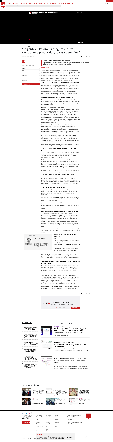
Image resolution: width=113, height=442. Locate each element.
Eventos (57, 422)
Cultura (57, 398)
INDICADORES (68, 3)
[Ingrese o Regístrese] (111, 3)
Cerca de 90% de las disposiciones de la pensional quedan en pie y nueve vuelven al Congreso (30, 358)
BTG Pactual (58, 5)
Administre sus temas (28, 84)
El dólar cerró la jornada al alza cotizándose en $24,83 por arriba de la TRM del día (70, 344)
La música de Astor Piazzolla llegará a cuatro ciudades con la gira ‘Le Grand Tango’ (60, 401)
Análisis (56, 415)
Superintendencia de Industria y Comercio (75, 425)
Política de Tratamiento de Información (74, 422)
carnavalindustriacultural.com (27, 438)
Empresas (38, 422)
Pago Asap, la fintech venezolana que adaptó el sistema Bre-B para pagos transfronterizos (84, 392)
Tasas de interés (51, 5)
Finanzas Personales (50, 423)
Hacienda (25, 348)
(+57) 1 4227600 (25, 418)
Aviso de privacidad (70, 419)
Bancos (45, 5)
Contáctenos (69, 418)
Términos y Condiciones (71, 420)
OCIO (25, 3)
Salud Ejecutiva (58, 427)
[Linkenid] (27, 413)
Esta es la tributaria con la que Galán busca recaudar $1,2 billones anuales (30, 350)
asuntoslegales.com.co (26, 437)
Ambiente (81, 398)
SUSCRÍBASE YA (75, 307)
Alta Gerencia (48, 415)
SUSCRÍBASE (109, 0)
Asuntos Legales (39, 416)
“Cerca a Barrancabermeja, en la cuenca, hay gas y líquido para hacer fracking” (30, 328)
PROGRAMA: (26, 46)
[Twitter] (79, 56)
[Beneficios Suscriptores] (107, 3)
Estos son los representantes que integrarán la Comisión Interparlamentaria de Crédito (61, 392)
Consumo (38, 419)
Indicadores (38, 425)
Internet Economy (39, 426)
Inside (56, 425)
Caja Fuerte (48, 416)
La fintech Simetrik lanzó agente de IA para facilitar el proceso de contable (70, 329)
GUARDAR (88, 56)
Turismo (41, 5)
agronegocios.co (35, 437)
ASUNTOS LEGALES (53, 3)
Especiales (48, 422)
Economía (57, 419)
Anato (37, 5)
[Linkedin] (81, 56)
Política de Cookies (60, 438)
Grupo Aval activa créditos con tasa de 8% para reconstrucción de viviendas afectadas (70, 361)
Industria (26, 341)
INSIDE (73, 3)
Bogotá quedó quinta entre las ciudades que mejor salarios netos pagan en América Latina (30, 366)
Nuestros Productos (71, 416)
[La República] (3, 5)
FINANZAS (10, 3)
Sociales (38, 430)
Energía (25, 326)
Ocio (56, 426)
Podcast (37, 427)
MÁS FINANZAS (85, 373)
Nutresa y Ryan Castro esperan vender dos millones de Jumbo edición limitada (31, 343)
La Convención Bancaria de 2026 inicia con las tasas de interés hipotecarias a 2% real (30, 336)
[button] (43, 303)
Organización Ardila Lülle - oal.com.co (86, 437)
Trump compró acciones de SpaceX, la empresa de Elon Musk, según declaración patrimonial (38, 392)
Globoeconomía (58, 423)
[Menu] (7, 3)
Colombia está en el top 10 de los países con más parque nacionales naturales (84, 401)
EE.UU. (33, 389)
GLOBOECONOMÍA (31, 3)
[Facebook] (23, 413)
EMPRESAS (21, 3)
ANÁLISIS (46, 3)
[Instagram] (30, 413)
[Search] (104, 3)
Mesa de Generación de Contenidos (74, 415)
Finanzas (38, 423)
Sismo (19, 5)
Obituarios (48, 426)
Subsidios (28, 5)
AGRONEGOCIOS (39, 3)
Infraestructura (48, 425)
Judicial (33, 398)
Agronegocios (39, 415)
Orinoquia (33, 5)
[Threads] (32, 413)
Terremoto (24, 5)
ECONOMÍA (15, 3)
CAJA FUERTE (61, 3)
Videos (47, 430)
